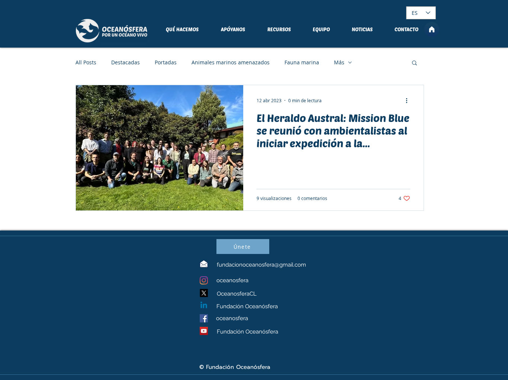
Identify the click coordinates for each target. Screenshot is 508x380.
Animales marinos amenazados (231, 62)
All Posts (85, 62)
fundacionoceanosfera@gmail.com (261, 264)
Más (339, 62)
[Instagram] (204, 280)
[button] (414, 63)
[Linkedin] (204, 306)
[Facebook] (204, 318)
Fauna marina (301, 62)
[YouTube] (204, 331)
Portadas (166, 62)
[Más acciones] (409, 100)
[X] (204, 293)
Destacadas (125, 62)
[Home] (431, 29)
